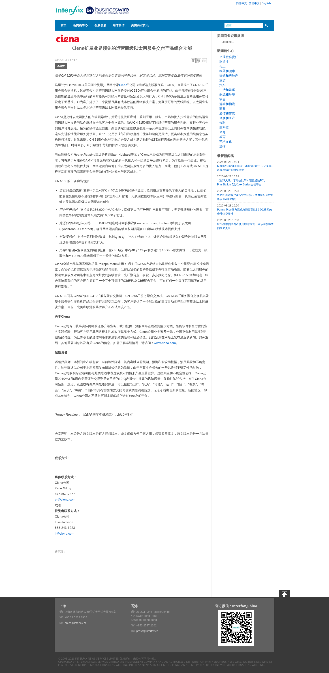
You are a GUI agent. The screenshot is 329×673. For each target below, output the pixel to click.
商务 (222, 108)
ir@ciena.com (64, 533)
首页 (63, 25)
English (266, 3)
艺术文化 (225, 141)
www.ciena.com (165, 343)
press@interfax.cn (76, 623)
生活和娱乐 (227, 90)
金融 (222, 123)
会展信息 (100, 25)
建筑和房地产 (228, 75)
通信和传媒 (227, 113)
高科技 (61, 66)
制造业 (224, 61)
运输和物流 (227, 104)
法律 (222, 146)
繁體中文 (254, 3)
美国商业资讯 (140, 25)
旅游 (222, 80)
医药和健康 (227, 71)
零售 (222, 99)
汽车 (222, 85)
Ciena (123, 85)
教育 (222, 137)
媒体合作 (118, 25)
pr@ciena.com (65, 499)
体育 (222, 132)
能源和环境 (227, 94)
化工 (222, 66)
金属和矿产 (227, 118)
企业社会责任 (228, 57)
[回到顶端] (284, 593)
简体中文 (241, 3)
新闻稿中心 (80, 25)
